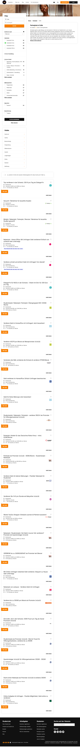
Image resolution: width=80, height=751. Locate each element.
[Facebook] (60, 732)
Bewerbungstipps (41, 736)
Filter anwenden (14, 119)
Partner (4, 731)
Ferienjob (35, 20)
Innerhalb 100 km (11, 48)
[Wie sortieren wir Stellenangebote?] (23, 32)
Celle (40, 20)
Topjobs (8, 113)
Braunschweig (7, 141)
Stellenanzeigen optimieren (26, 729)
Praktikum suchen (41, 734)
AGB (61, 742)
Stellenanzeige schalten (25, 726)
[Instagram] (58, 732)
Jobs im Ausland (40, 739)
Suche (14, 26)
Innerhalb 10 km (10, 40)
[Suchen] (58, 2)
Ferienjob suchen (40, 731)
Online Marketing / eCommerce (14, 69)
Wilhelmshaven (7, 148)
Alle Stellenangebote (41, 726)
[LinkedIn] (55, 732)
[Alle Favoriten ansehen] (54, 2)
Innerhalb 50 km (10, 45)
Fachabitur (9, 90)
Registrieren (64, 2)
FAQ (3, 734)
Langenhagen (7, 155)
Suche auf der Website (62, 721)
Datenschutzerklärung (67, 742)
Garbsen (6, 162)
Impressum (75, 742)
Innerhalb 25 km (10, 43)
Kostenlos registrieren (25, 724)
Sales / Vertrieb (10, 75)
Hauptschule (9, 85)
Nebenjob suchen (41, 729)
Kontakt (27, 2)
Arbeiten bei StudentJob (8, 726)
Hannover (6, 134)
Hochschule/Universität (12, 95)
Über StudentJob (6, 724)
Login (73, 2)
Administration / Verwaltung (13, 72)
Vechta (6, 137)
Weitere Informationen (35, 40)
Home (29, 20)
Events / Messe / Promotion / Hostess (13, 66)
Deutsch (9, 105)
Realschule (9, 87)
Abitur (8, 92)
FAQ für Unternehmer (24, 731)
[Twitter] (63, 732)
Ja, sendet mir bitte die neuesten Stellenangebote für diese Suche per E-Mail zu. (26, 174)
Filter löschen (14, 122)
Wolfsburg (6, 166)
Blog (23, 2)
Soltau (5, 159)
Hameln (6, 152)
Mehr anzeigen (8, 77)
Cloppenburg (7, 145)
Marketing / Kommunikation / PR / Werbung (14, 62)
